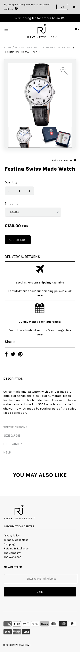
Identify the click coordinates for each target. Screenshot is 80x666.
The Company (12, 552)
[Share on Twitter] (12, 355)
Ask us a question (63, 160)
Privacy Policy (11, 535)
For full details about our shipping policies (36, 291)
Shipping (11, 203)
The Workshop (12, 557)
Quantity (11, 182)
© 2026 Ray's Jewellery (16, 645)
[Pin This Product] (20, 355)
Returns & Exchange (16, 548)
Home (8, 47)
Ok (62, 6)
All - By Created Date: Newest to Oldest (43, 47)
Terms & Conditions (16, 539)
